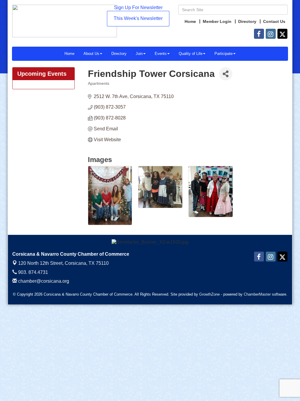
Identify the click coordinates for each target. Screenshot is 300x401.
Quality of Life (190, 53)
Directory (119, 53)
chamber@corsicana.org (43, 281)
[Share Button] (225, 73)
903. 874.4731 (32, 272)
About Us (91, 53)
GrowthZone (209, 294)
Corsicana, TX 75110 (63, 263)
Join (139, 53)
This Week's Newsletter (138, 18)
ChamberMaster (257, 294)
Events (161, 53)
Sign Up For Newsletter (138, 7)
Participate (223, 53)
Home (69, 53)
